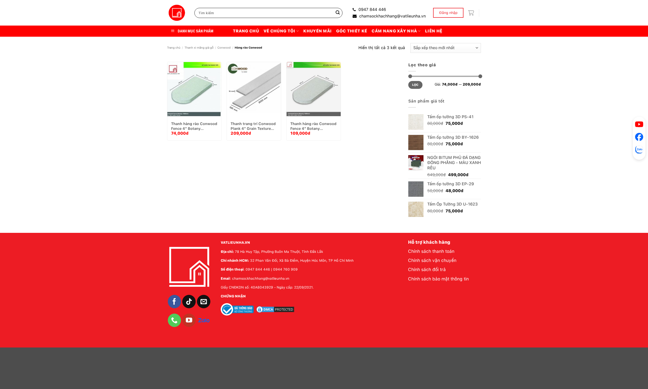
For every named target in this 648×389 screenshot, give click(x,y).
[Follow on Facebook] (174, 301)
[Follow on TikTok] (189, 301)
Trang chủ (246, 31)
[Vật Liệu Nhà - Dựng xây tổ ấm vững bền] (177, 13)
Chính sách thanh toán (431, 251)
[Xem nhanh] (208, 94)
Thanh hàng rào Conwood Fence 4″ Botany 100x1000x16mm (194, 126)
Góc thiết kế (351, 31)
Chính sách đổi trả (427, 269)
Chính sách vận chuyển (432, 260)
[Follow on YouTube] (189, 320)
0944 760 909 (285, 269)
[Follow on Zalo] (204, 320)
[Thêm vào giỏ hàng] (183, 94)
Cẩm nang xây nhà (394, 31)
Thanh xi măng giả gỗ (199, 47)
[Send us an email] (203, 301)
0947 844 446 (372, 9)
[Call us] (174, 320)
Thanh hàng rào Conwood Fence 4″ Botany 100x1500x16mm (313, 126)
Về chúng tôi (279, 31)
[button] (471, 13)
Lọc (415, 85)
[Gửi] (337, 13)
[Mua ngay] (196, 94)
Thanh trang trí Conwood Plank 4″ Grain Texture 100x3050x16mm (253, 126)
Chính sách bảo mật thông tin (438, 278)
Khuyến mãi (317, 31)
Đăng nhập (448, 13)
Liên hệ (433, 31)
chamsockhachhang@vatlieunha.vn (392, 16)
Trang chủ (173, 47)
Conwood (224, 47)
